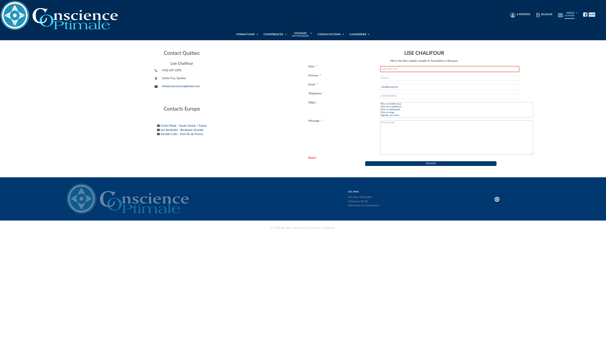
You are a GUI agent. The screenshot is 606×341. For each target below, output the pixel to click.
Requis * (312, 158)
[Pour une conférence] (457, 106)
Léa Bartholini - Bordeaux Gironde (182, 130)
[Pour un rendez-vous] (457, 104)
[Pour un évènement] (457, 109)
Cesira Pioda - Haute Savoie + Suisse (184, 125)
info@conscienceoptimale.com (181, 86)
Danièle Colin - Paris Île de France (182, 134)
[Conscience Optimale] (60, 15)
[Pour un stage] (457, 112)
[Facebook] (586, 15)
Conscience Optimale (321, 228)
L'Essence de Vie (358, 201)
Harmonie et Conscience (363, 205)
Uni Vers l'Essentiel (360, 197)
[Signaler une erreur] (457, 115)
